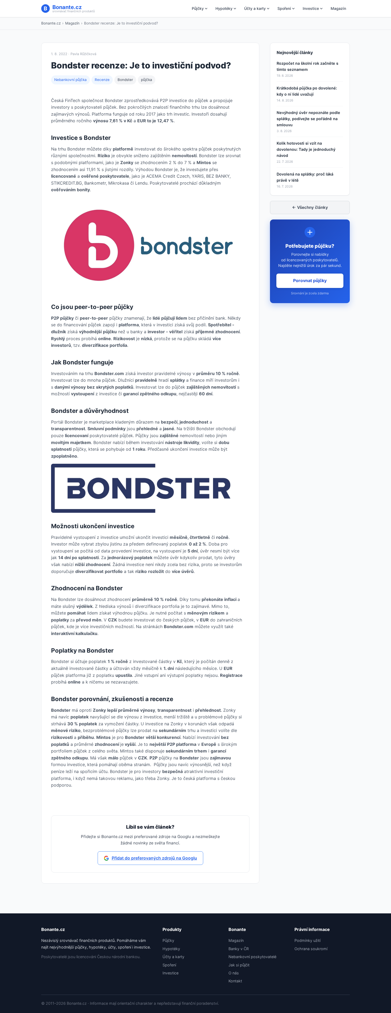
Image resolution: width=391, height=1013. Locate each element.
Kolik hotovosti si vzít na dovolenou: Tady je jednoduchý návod (306, 149)
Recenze (102, 80)
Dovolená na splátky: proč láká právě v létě (305, 177)
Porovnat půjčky (310, 280)
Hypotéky (223, 8)
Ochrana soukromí (310, 948)
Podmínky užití (307, 940)
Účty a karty (255, 8)
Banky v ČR (238, 948)
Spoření (284, 8)
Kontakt (235, 981)
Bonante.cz (51, 23)
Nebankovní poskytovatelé (252, 956)
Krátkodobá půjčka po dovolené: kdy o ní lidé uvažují (307, 91)
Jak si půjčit (238, 965)
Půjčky (198, 8)
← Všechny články (310, 207)
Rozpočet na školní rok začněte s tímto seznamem (307, 66)
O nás (233, 973)
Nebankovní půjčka (70, 80)
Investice (311, 8)
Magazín (338, 8)
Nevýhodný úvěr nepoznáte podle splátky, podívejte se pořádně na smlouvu (308, 118)
